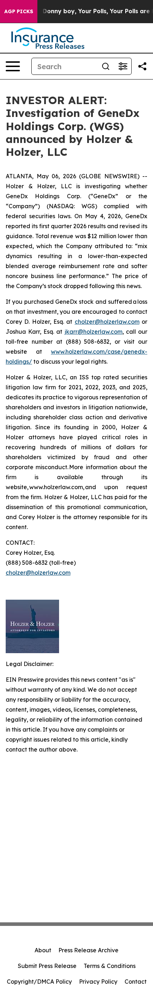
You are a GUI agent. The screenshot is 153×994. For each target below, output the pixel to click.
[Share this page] (142, 66)
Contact (136, 981)
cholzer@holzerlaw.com (107, 321)
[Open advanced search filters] (122, 66)
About (43, 950)
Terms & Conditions (110, 965)
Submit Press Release (47, 965)
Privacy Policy (98, 981)
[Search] (105, 66)
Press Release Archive (88, 950)
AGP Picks (18, 11)
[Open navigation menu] (13, 66)
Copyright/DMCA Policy (39, 981)
